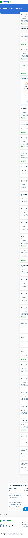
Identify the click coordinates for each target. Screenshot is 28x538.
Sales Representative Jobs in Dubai (16, 497)
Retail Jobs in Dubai (13, 490)
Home (1, 514)
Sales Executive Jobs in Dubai (15, 495)
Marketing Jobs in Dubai (14, 499)
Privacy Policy (24, 524)
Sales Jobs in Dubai (13, 493)
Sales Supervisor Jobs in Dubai (15, 506)
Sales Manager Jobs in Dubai (15, 509)
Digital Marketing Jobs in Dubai (15, 504)
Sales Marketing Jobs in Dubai (15, 502)
